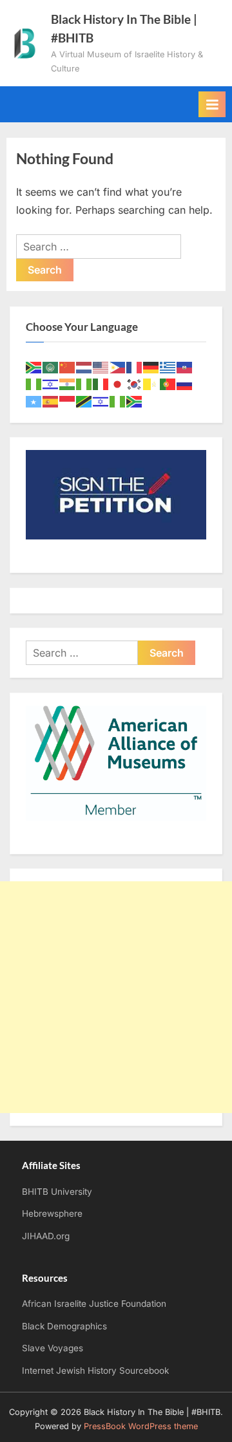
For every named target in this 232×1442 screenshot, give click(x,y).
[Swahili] (84, 401)
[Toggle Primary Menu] (212, 104)
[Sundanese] (67, 401)
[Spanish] (51, 401)
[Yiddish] (101, 401)
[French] (134, 366)
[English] (101, 366)
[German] (151, 366)
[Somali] (34, 401)
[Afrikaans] (34, 366)
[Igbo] (84, 383)
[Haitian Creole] (185, 366)
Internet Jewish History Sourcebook (95, 1370)
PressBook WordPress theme (141, 1426)
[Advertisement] (116, 997)
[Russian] (185, 383)
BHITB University (57, 1191)
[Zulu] (134, 401)
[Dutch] (84, 366)
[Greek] (168, 366)
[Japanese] (118, 383)
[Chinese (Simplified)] (67, 366)
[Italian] (101, 383)
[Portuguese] (168, 383)
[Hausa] (34, 383)
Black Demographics (64, 1326)
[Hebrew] (51, 383)
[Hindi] (67, 383)
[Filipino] (118, 366)
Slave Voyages (52, 1348)
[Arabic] (51, 366)
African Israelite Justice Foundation (94, 1303)
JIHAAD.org (46, 1236)
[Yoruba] (118, 401)
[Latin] (151, 383)
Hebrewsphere (52, 1213)
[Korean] (134, 383)
